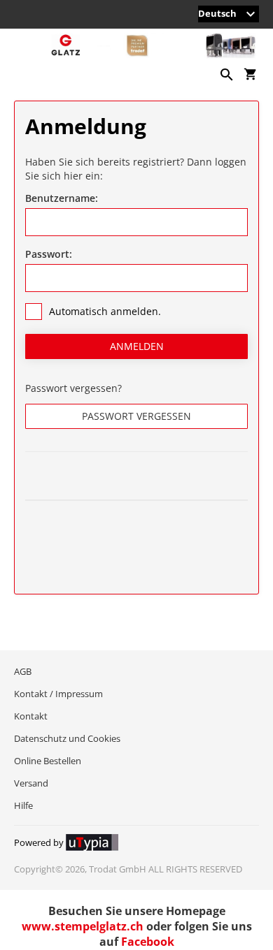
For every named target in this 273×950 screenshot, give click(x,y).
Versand (31, 783)
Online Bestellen (47, 760)
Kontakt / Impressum (58, 693)
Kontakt (31, 716)
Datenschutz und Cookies (67, 738)
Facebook (147, 941)
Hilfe (23, 805)
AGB (22, 671)
